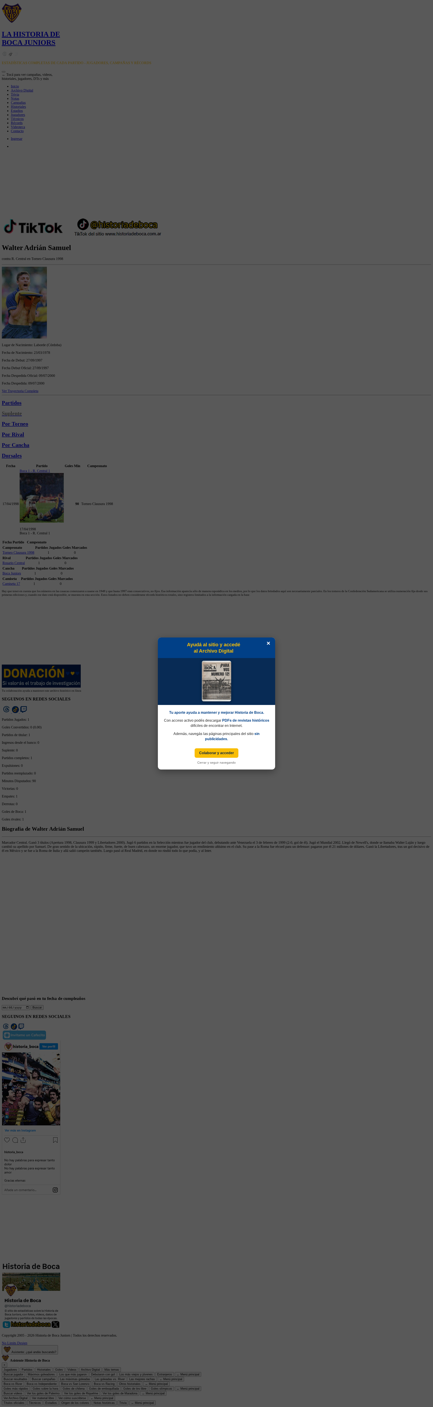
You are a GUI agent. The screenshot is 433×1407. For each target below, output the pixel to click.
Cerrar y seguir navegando (216, 762)
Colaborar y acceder (216, 753)
